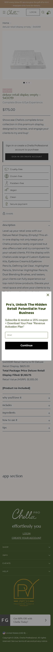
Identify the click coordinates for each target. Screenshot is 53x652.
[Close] (48, 294)
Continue (26, 345)
